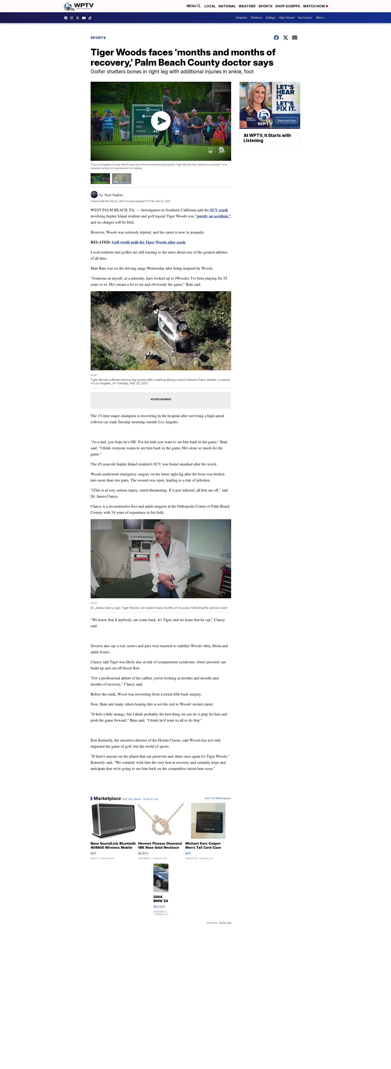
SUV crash (219, 210)
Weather (247, 6)
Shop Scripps (287, 6)
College (270, 17)
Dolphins (241, 17)
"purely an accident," (213, 216)
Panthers (256, 17)
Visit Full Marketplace (217, 798)
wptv (72, 18)
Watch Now (314, 6)
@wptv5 (91, 18)
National (227, 6)
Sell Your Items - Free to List (140, 799)
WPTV (78, 18)
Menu (192, 6)
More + (320, 17)
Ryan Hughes (113, 195)
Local (210, 6)
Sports (265, 6)
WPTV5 (66, 18)
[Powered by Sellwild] (225, 922)
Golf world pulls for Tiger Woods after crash (149, 242)
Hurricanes (305, 17)
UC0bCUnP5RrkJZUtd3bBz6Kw (85, 18)
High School (286, 17)
